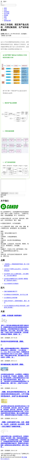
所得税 (6, 15)
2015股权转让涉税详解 (10, 297)
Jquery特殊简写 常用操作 (11, 283)
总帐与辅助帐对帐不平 (10, 291)
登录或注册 (7, 20)
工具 (5, 18)
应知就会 (6, 11)
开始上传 (12, 193)
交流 (5, 10)
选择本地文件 (4, 193)
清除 (17, 193)
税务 (5, 17)
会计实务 (6, 13)
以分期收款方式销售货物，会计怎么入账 (16, 294)
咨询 (5, 8)
